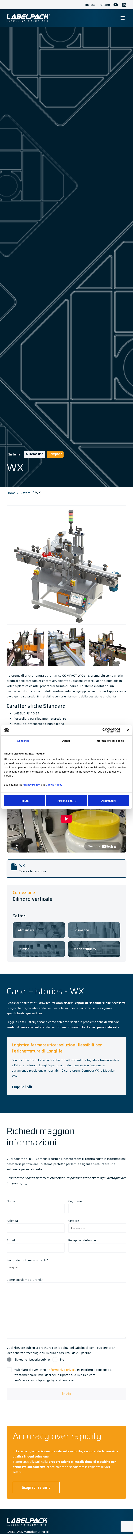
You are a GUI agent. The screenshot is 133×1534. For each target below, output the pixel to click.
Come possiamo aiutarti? (25, 1279)
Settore (73, 1220)
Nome (11, 1201)
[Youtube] (115, 5)
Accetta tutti (108, 800)
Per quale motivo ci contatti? (27, 1260)
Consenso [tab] (23, 740)
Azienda (12, 1220)
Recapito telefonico (82, 1240)
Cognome (75, 1201)
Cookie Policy (54, 784)
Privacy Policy (31, 784)
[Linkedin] (124, 5)
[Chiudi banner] (128, 730)
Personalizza (64, 800)
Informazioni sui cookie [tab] (110, 740)
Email (11, 1240)
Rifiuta (24, 800)
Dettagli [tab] (66, 740)
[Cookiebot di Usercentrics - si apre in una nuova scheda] (105, 730)
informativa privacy (62, 1369)
